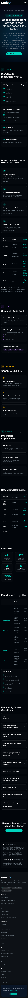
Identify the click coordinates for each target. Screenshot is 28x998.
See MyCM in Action (12, 54)
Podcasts (3, 962)
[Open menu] (25, 2)
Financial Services (5, 927)
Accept (14, 994)
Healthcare (4, 924)
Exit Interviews (4, 914)
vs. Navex (3, 977)
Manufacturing (4, 932)
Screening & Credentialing (7, 903)
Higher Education (5, 929)
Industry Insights (5, 950)
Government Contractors (7, 935)
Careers (3, 974)
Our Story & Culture (6, 971)
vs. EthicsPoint (5, 980)
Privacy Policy (13, 990)
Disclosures (4, 906)
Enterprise (3, 938)
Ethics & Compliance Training (8, 917)
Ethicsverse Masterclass (7, 953)
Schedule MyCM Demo (13, 831)
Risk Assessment (5, 908)
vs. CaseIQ (4, 983)
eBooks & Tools (5, 959)
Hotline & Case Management (8, 900)
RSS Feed (3, 964)
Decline (6, 994)
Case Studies (4, 956)
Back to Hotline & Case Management (15, 10)
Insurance (3, 941)
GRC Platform (4, 897)
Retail (2, 943)
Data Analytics (5, 911)
